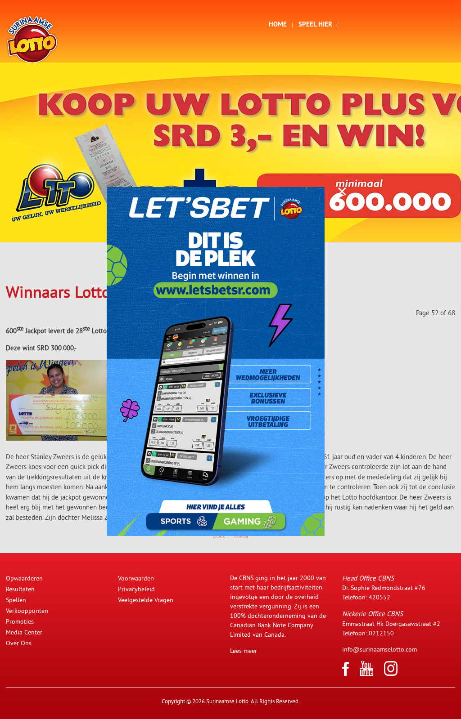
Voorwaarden (136, 578)
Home (278, 25)
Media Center (24, 632)
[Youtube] (366, 674)
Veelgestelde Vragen (145, 600)
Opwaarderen (24, 578)
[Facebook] (345, 674)
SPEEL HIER (315, 25)
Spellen (16, 600)
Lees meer (243, 651)
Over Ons (19, 643)
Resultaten (20, 589)
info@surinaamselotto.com (379, 649)
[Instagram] (391, 674)
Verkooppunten (27, 611)
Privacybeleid (136, 589)
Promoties (20, 621)
